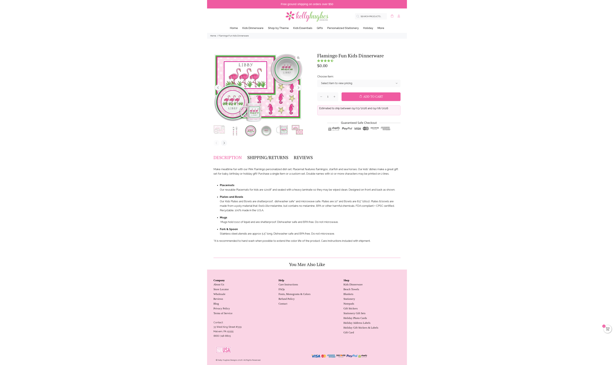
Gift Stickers (350, 308)
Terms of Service (222, 313)
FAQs (282, 289)
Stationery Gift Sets (354, 313)
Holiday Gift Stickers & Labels (360, 327)
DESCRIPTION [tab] (227, 157)
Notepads (348, 303)
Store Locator (221, 289)
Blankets (348, 294)
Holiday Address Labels (356, 322)
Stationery (349, 298)
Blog (216, 303)
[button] (325, 60)
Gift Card (348, 332)
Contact (283, 303)
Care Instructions (288, 284)
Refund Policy (287, 298)
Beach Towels (351, 289)
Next (298, 88)
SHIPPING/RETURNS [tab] (267, 157)
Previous (218, 88)
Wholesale (219, 294)
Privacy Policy (221, 308)
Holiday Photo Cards (355, 318)
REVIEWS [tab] (303, 157)
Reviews (218, 298)
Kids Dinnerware (353, 284)
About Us (218, 284)
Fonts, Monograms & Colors (295, 294)
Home (213, 36)
